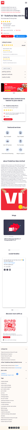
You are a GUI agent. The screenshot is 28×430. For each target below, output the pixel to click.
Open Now (18, 30)
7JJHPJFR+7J (3, 373)
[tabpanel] (14, 87)
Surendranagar (18, 367)
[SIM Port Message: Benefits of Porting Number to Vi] (14, 227)
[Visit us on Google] (9, 428)
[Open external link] (26, 18)
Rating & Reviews (6, 42)
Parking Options (6, 71)
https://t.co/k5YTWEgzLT (9, 262)
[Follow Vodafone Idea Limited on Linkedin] (14, 428)
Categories (4, 349)
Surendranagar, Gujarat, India (7, 375)
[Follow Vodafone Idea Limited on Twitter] (12, 428)
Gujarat (16, 365)
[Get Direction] (17, 374)
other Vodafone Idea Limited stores (11, 362)
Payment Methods (7, 74)
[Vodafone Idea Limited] (2, 3)
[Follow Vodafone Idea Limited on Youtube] (16, 428)
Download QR (6, 337)
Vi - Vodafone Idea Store (11, 105)
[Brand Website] (19, 428)
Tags (2, 378)
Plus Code (4, 370)
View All (23, 45)
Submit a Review (6, 68)
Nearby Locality (6, 77)
